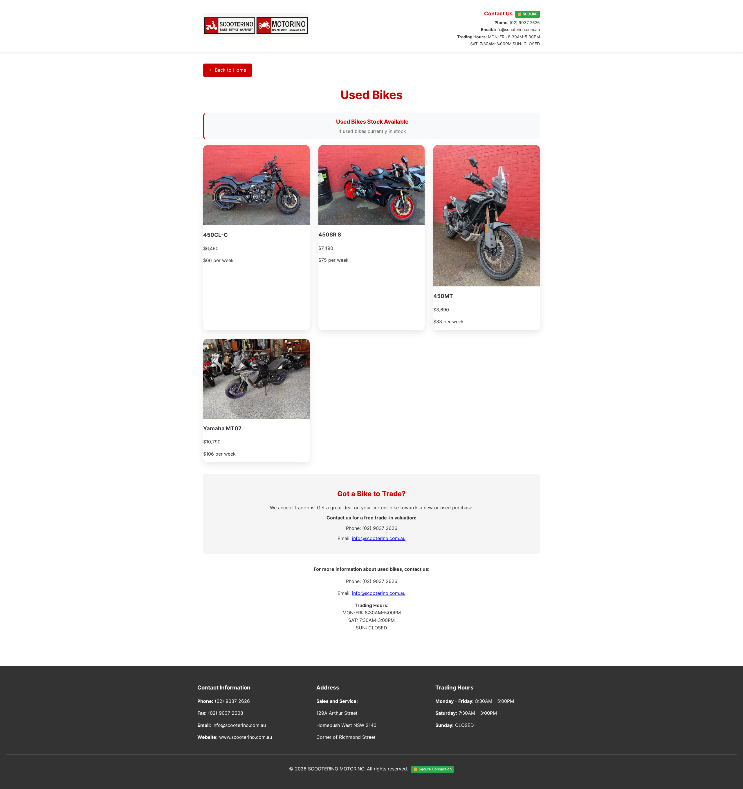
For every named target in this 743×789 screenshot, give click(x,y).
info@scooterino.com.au (378, 538)
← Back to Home (227, 70)
